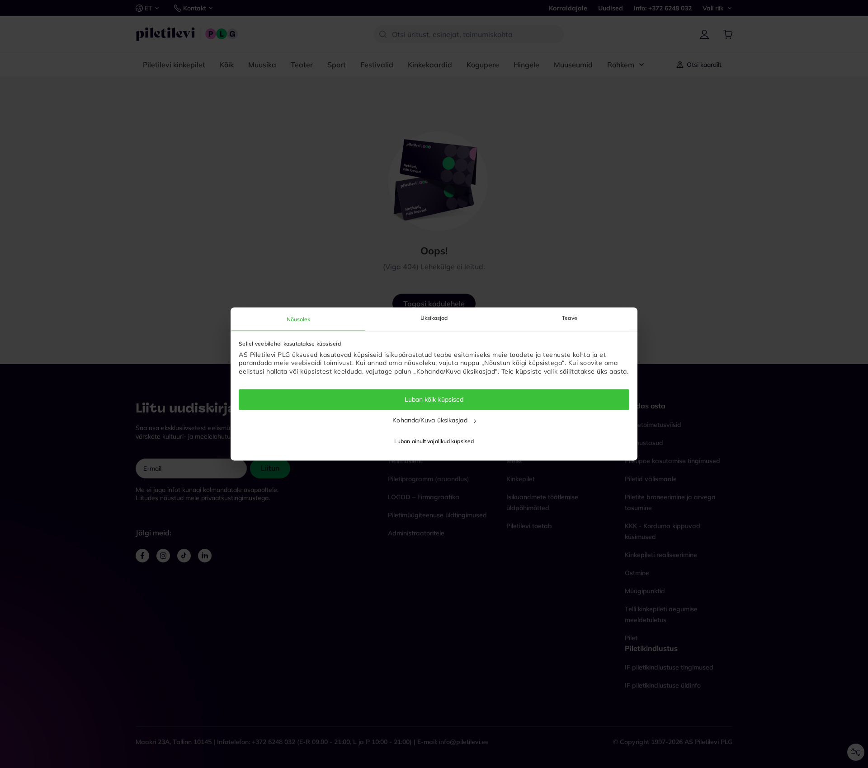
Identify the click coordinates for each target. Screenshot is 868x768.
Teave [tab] (569, 317)
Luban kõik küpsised (434, 399)
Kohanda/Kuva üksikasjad (429, 420)
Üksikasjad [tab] (434, 317)
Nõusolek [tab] (299, 319)
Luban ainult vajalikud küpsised (434, 441)
